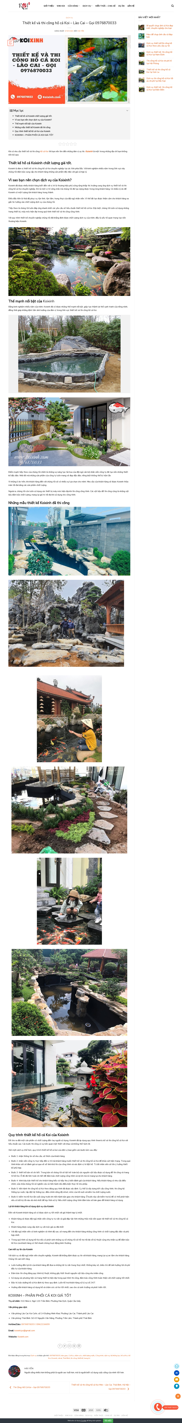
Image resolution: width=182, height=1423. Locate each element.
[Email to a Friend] (69, 1346)
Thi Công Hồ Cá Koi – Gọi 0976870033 (31, 1387)
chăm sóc (78, 1355)
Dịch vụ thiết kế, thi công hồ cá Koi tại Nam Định (159, 53)
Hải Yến (81, 31)
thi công (74, 1358)
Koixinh (54, 1358)
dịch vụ (107, 1355)
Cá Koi (71, 1355)
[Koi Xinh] (24, 6)
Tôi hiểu (108, 1421)
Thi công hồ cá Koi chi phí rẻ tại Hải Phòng (159, 62)
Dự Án (121, 6)
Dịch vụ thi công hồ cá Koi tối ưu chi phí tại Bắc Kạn (159, 79)
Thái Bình (66, 1358)
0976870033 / (28, 1324)
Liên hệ (131, 6)
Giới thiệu (49, 6)
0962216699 (43, 1324)
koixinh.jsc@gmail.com (25, 1330)
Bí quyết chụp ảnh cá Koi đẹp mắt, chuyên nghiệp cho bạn (159, 27)
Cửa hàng (73, 6)
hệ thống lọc (115, 1355)
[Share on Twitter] (64, 1346)
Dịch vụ (87, 6)
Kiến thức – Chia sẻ (105, 6)
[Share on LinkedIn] (79, 1346)
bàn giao (64, 1355)
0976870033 (55, 1355)
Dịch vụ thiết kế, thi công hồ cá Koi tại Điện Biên (159, 88)
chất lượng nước (89, 1355)
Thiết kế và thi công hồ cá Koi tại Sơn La (158, 70)
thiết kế (80, 1358)
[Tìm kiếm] (172, 6)
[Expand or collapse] (127, 110)
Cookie (83, 1421)
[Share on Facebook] (60, 1346)
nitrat (60, 1358)
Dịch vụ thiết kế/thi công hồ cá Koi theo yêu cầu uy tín (159, 44)
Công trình (99, 1355)
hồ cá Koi (44, 151)
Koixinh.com (23, 1336)
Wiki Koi (61, 6)
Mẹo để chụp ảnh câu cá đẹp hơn (159, 35)
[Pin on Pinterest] (74, 1346)
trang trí (87, 1358)
